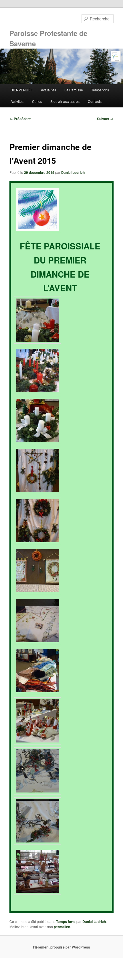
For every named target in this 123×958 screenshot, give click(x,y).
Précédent (20, 118)
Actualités (48, 89)
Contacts (95, 101)
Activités (17, 101)
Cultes (37, 101)
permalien (62, 926)
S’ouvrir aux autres (65, 101)
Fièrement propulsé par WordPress (61, 947)
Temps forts (100, 89)
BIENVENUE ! (21, 89)
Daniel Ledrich (73, 172)
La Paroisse (73, 89)
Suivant (105, 118)
